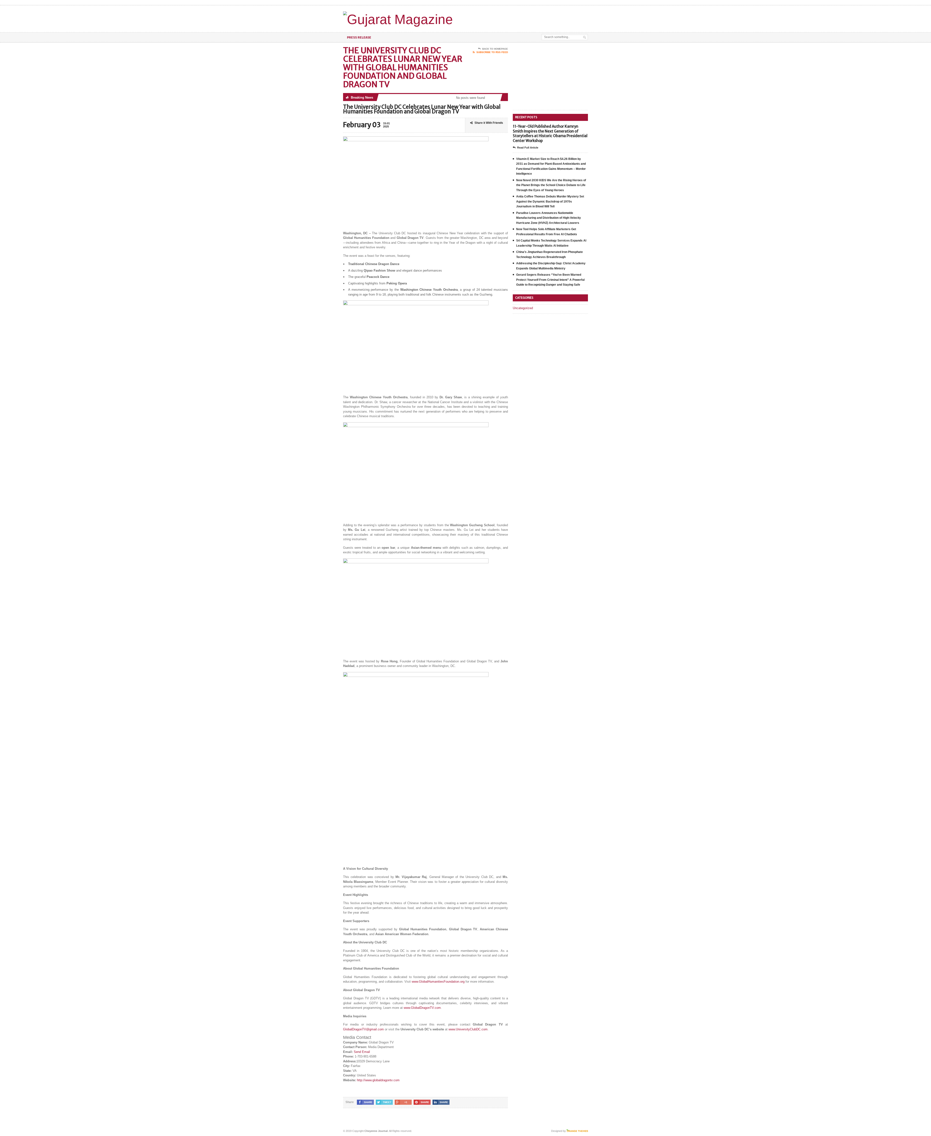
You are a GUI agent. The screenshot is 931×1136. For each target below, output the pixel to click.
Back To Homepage (495, 48)
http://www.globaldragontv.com (378, 1080)
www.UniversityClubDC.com (468, 1029)
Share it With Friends (488, 123)
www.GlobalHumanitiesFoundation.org (438, 981)
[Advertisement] (531, 17)
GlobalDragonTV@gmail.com (363, 1029)
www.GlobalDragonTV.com (422, 1008)
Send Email (362, 1052)
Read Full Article (527, 147)
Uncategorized (523, 308)
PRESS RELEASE (359, 37)
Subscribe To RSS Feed (492, 52)
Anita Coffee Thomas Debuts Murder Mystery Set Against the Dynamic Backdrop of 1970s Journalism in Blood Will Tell (550, 201)
